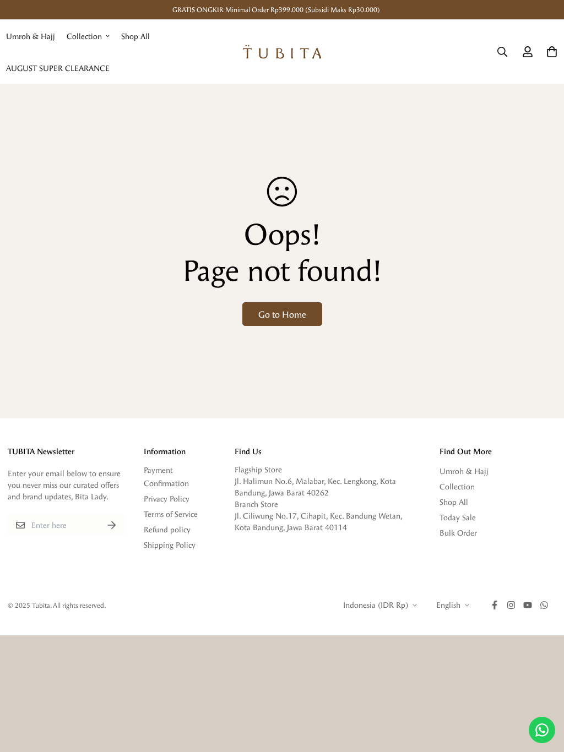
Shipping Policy (170, 545)
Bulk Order (458, 532)
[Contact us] (542, 730)
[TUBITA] (282, 52)
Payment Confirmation (166, 476)
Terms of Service (171, 514)
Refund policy (167, 529)
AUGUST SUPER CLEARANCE (58, 68)
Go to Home (282, 314)
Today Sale (458, 517)
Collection (84, 36)
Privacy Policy (166, 498)
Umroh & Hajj (30, 36)
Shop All (135, 36)
